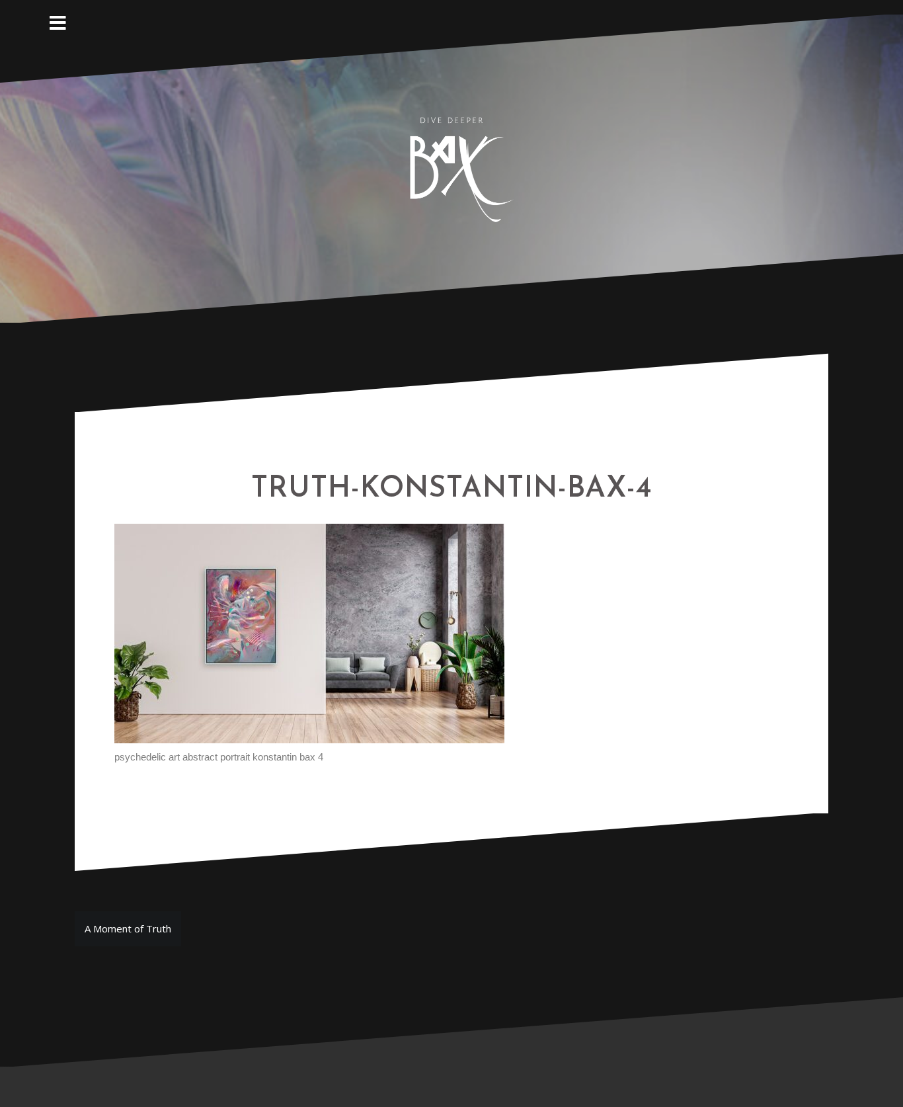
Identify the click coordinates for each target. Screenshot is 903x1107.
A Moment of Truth (128, 928)
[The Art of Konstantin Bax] (451, 167)
